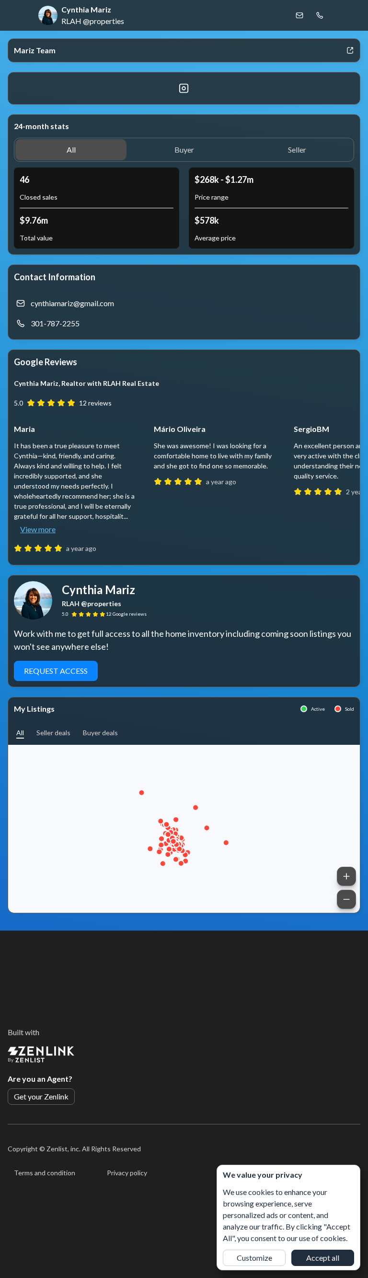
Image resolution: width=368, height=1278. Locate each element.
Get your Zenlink (41, 1096)
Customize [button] (254, 1257)
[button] (70, 149)
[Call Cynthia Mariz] (320, 15)
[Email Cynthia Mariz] (299, 15)
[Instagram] (184, 88)
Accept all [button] (322, 1257)
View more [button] (38, 529)
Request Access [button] (56, 670)
